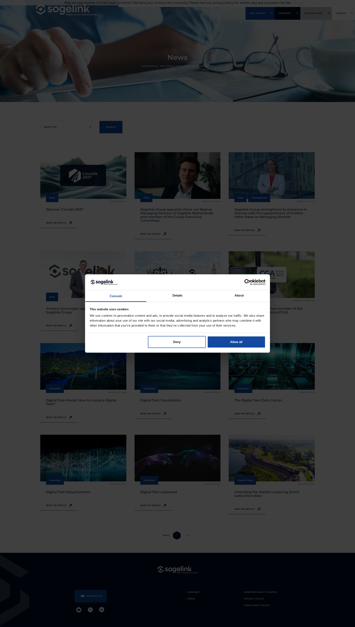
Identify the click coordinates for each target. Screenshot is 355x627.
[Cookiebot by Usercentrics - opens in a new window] (247, 282)
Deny (177, 342)
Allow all (236, 342)
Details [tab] (178, 295)
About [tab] (239, 295)
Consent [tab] (116, 296)
